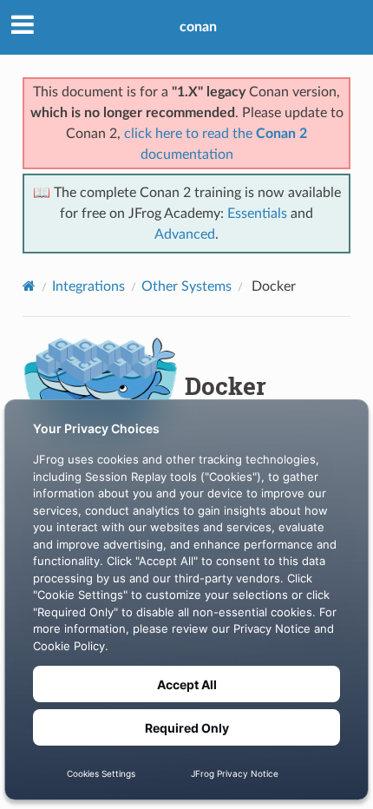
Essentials (257, 213)
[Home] (29, 286)
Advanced (184, 234)
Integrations (88, 286)
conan (198, 27)
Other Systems (186, 286)
